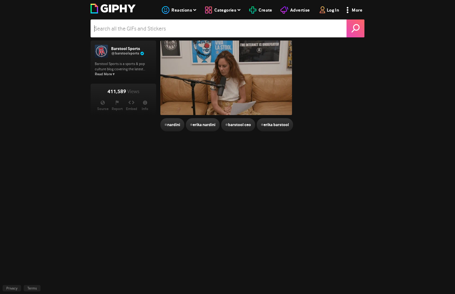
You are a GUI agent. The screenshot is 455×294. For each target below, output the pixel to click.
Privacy (11, 288)
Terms (32, 288)
